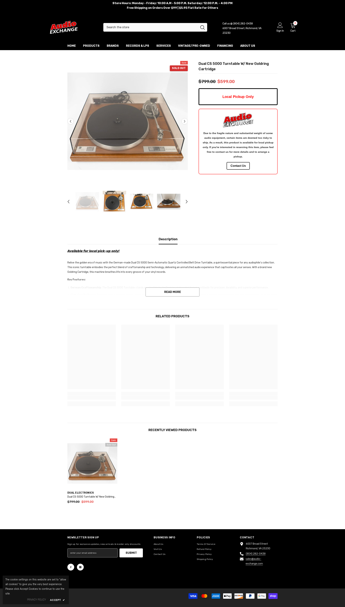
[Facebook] (70, 567)
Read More (172, 292)
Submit (131, 553)
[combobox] (150, 27)
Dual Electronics (80, 492)
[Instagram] (80, 567)
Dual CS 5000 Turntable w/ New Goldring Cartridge (90, 497)
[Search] (155, 27)
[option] (127, 121)
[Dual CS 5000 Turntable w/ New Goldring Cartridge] (92, 463)
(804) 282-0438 (256, 553)
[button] (70, 121)
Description (168, 239)
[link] (91, 398)
